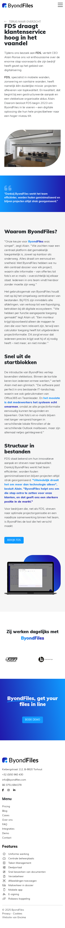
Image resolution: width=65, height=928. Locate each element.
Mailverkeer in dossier (20, 885)
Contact (6, 838)
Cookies (17, 913)
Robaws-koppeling (19, 899)
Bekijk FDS (14, 540)
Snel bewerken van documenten (27, 872)
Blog (4, 811)
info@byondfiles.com (14, 780)
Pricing (6, 806)
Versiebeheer (16, 876)
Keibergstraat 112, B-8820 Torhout (22, 769)
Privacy (6, 913)
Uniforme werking (18, 854)
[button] (60, 6)
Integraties (8, 829)
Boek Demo (32, 719)
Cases (5, 815)
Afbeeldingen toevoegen (22, 881)
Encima (22, 917)
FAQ (4, 824)
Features (10, 847)
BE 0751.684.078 (11, 785)
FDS (38, 53)
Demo (5, 833)
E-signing (13, 894)
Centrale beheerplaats (21, 858)
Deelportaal (15, 867)
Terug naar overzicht (24, 22)
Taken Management (19, 863)
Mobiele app (15, 890)
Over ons (7, 820)
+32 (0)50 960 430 (12, 774)
